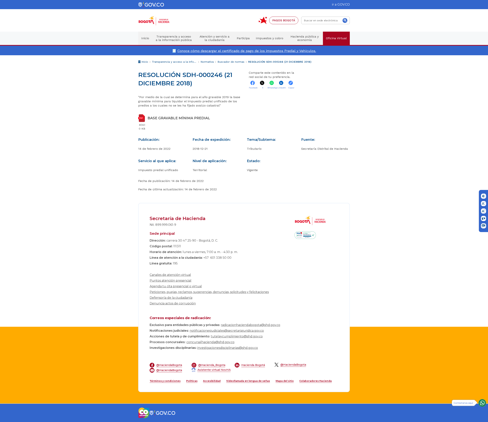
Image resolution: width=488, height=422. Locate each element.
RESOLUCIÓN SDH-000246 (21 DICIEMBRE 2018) (279, 61)
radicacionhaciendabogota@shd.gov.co (250, 325)
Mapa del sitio (285, 381)
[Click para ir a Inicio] (160, 20)
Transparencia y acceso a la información (174, 61)
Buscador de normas (231, 61)
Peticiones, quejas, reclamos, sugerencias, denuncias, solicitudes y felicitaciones (209, 292)
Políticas (191, 381)
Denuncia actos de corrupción (173, 303)
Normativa (207, 61)
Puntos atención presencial (170, 280)
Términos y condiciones (165, 381)
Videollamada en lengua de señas (248, 381)
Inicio (144, 62)
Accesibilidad (212, 381)
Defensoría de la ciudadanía (171, 297)
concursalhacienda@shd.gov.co (210, 342)
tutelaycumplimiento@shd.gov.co (237, 336)
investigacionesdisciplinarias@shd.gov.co (227, 348)
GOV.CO (343, 4)
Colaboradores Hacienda (315, 381)
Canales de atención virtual (170, 275)
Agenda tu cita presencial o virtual (176, 286)
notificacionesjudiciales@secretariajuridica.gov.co (227, 330)
